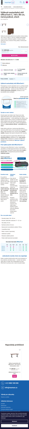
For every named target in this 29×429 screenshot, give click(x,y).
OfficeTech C (17, 289)
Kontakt (3, 403)
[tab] (5, 79)
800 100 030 (11, 383)
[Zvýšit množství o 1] (26, 51)
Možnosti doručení (24, 46)
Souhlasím (14, 425)
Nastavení (14, 421)
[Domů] (1, 7)
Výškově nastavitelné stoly (20, 269)
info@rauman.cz (11, 388)
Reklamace (3, 405)
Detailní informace (14, 44)
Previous (1, 25)
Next (28, 25)
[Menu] (2, 2)
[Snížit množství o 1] (24, 51)
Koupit (14, 376)
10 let (16, 277)
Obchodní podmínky (6, 407)
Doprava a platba (5, 397)
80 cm (16, 322)
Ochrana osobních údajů (7, 409)
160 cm (16, 319)
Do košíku (15, 55)
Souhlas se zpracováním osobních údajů (10, 411)
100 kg (16, 280)
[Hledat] (20, 2)
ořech (16, 274)
